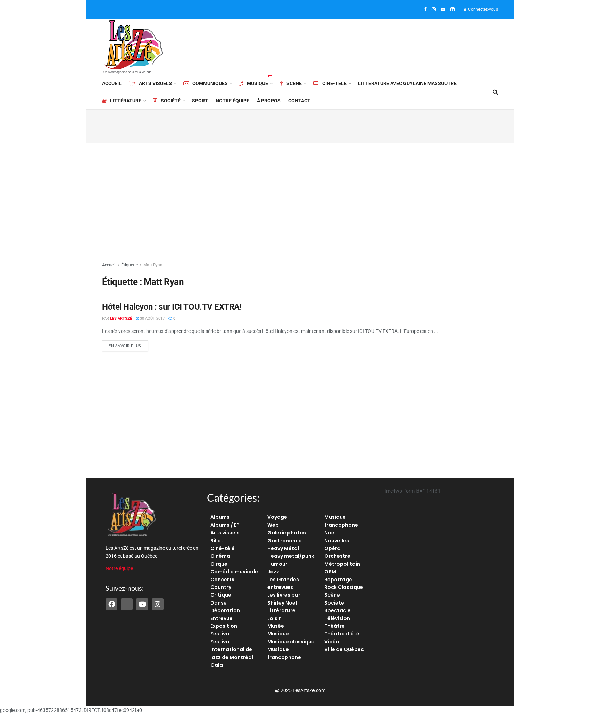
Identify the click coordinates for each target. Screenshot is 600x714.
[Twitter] (127, 604)
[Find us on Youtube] (443, 9)
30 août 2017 (152, 318)
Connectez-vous (482, 9)
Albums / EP (225, 525)
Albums (220, 517)
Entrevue (221, 618)
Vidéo (331, 641)
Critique (220, 594)
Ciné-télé (334, 83)
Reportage (338, 579)
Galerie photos (286, 532)
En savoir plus (128, 344)
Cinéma (220, 555)
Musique (257, 83)
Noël (330, 532)
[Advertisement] (371, 45)
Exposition (223, 626)
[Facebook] (111, 604)
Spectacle (337, 610)
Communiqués (210, 83)
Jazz (273, 571)
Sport (200, 101)
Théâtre (334, 626)
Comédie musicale (234, 571)
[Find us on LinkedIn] (452, 9)
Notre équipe (232, 101)
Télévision (337, 618)
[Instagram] (158, 604)
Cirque (218, 563)
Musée (275, 626)
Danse (218, 602)
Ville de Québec (344, 649)
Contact (299, 101)
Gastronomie (284, 540)
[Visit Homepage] (133, 47)
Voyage (277, 517)
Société (171, 101)
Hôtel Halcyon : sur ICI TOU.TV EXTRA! (172, 307)
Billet (216, 540)
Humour (277, 563)
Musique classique (291, 641)
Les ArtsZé (121, 318)
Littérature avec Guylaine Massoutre (407, 83)
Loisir (274, 618)
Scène (294, 83)
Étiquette (129, 265)
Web (273, 525)
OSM (330, 571)
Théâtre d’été (341, 633)
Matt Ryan (152, 265)
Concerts (222, 579)
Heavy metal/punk (290, 555)
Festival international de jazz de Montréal (231, 649)
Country (220, 587)
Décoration (225, 610)
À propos (269, 101)
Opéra (332, 548)
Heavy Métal (283, 548)
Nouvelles (336, 540)
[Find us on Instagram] (434, 9)
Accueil (112, 83)
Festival (220, 633)
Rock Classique (343, 587)
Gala (216, 665)
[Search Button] (495, 92)
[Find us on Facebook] (425, 9)
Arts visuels (155, 83)
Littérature (125, 101)
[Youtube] (142, 604)
